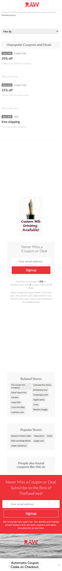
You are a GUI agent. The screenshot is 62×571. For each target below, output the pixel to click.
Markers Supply (40, 409)
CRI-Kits (14, 397)
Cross (35, 404)
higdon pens (39, 399)
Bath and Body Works (21, 440)
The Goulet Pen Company (18, 386)
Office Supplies (19, 12)
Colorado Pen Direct (42, 385)
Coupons (6, 12)
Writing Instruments (37, 12)
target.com (39, 440)
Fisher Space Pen (19, 392)
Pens (51, 12)
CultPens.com (17, 412)
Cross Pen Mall (17, 407)
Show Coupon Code (16, 70)
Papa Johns (39, 436)
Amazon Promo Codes (21, 436)
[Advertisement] (31, 22)
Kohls (49, 436)
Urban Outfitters (19, 445)
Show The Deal (13, 133)
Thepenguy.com (40, 394)
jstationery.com (40, 390)
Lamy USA (15, 402)
